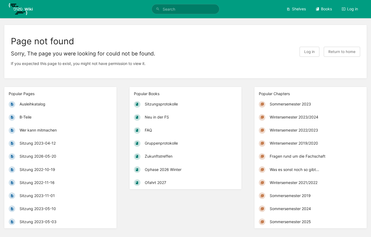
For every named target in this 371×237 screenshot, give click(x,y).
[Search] (158, 9)
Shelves (299, 9)
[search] (186, 9)
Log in (352, 9)
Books (326, 9)
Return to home (342, 51)
